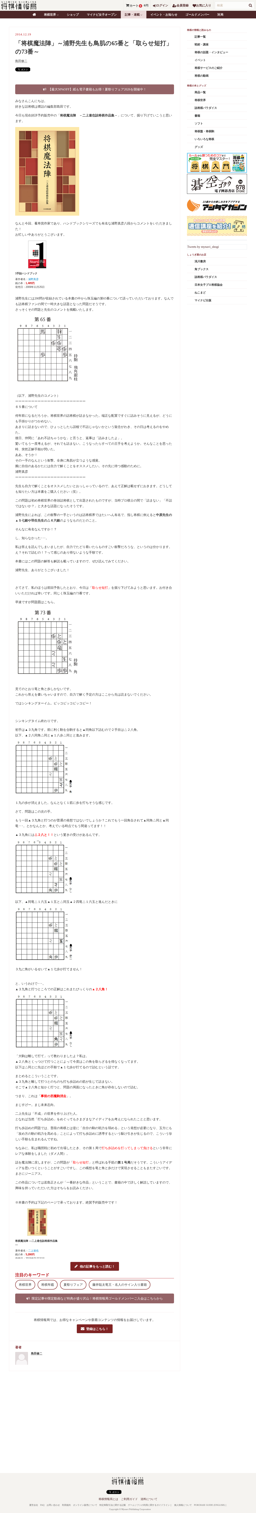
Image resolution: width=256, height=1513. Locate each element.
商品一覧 (200, 92)
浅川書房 (200, 261)
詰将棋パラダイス (206, 107)
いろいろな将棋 (204, 139)
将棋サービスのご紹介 (209, 67)
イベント (200, 60)
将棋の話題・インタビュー (211, 52)
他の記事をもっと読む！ (97, 1266)
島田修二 (21, 61)
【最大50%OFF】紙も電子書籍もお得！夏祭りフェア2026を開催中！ (97, 89)
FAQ (42, 1505)
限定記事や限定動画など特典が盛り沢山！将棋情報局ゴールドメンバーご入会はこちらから (97, 1298)
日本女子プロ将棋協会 (209, 284)
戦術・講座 (202, 44)
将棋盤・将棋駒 (204, 131)
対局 (220, 14)
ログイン (162, 5)
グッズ (199, 146)
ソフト (199, 123)
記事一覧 (200, 36)
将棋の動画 (202, 75)
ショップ (73, 14)
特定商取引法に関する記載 (112, 1505)
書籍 (197, 115)
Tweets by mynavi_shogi (203, 246)
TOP (34, 14)
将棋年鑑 (47, 1284)
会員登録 (183, 5)
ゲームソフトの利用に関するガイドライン (149, 1505)
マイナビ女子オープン (102, 14)
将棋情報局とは (108, 1499)
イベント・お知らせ (163, 14)
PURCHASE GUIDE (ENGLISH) (209, 1505)
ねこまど (200, 292)
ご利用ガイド (129, 1499)
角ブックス (202, 269)
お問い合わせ (53, 1505)
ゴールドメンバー (197, 14)
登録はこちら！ (97, 1328)
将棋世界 (25, 1284)
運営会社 (33, 1505)
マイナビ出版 (203, 300)
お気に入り (203, 5)
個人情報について (183, 1505)
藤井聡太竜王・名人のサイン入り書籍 (119, 1284)
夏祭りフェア (73, 1284)
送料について (149, 1499)
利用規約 (66, 1505)
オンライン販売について (85, 1505)
